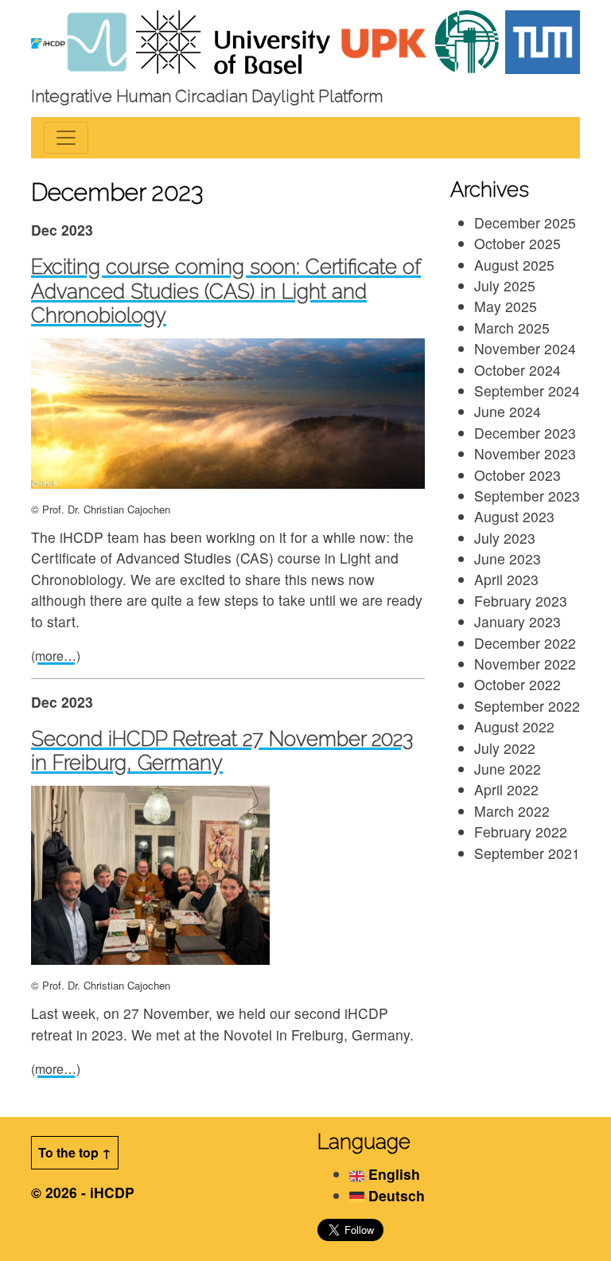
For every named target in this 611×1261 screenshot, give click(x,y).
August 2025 (514, 265)
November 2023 (525, 453)
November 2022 (525, 663)
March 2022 (512, 811)
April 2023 (506, 579)
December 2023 (525, 433)
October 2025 (517, 243)
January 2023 (517, 621)
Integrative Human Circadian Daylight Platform (207, 96)
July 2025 (504, 285)
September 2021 (527, 853)
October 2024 (517, 370)
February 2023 (520, 601)
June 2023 (507, 558)
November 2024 (525, 348)
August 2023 (514, 516)
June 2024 (507, 411)
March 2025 (512, 328)
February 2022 (520, 831)
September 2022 (527, 706)
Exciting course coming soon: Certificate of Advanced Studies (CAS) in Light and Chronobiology (226, 291)
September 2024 (527, 390)
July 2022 (504, 748)
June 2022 (507, 769)
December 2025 (525, 222)
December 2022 (525, 643)
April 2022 (506, 789)
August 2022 (514, 726)
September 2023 (527, 496)
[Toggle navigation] (66, 138)
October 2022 (517, 684)
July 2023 (504, 538)
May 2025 (505, 306)
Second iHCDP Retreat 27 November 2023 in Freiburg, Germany (222, 751)
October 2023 (517, 475)
